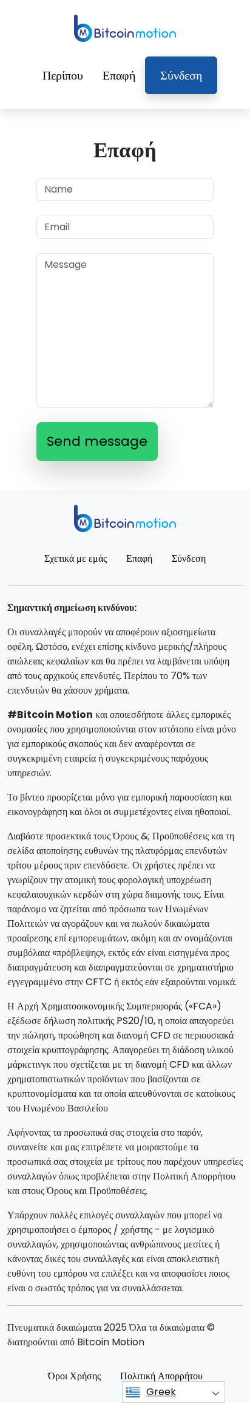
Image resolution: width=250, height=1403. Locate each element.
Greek (161, 1392)
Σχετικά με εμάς (75, 558)
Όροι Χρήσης (74, 1376)
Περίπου (62, 75)
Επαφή (119, 75)
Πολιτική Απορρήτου (161, 1376)
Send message (97, 441)
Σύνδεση (181, 75)
